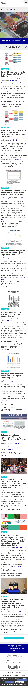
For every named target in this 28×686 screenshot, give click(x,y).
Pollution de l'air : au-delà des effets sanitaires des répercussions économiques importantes (14, 133)
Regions (10, 344)
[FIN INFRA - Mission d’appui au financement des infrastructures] (14, 667)
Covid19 (18, 453)
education (3, 453)
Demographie (4, 407)
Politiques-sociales (5, 409)
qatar (4, 569)
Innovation (11, 104)
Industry (17, 106)
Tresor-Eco (5, 161)
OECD (20, 221)
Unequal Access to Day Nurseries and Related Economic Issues (11, 314)
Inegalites (3, 404)
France (15, 101)
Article (4, 432)
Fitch (19, 452)
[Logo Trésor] (12, 4)
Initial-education (12, 223)
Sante (23, 161)
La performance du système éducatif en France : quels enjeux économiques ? (13, 252)
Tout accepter (22, 680)
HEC (9, 509)
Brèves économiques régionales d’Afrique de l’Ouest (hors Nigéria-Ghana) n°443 (13, 438)
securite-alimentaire (6, 570)
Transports (11, 165)
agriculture (10, 569)
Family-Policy (13, 347)
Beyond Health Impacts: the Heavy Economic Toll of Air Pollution (13, 74)
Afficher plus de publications (14, 638)
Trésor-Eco (5, 69)
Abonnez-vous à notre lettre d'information (14, 646)
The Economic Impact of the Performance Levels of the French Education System (13, 192)
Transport (18, 104)
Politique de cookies (8, 675)
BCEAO (5, 452)
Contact (9, 672)
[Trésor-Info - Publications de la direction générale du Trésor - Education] (26, 46)
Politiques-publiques (17, 409)
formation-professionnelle (7, 573)
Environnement (5, 163)
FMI (15, 452)
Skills (19, 223)
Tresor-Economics (7, 101)
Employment (4, 343)
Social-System (4, 346)
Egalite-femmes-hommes (7, 406)
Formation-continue (6, 572)
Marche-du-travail (14, 285)
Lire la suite (21, 99)
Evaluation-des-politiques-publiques (10, 288)
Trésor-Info (9, 10)
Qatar (4, 509)
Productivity (18, 103)
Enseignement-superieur (14, 575)
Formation (16, 570)
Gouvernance (4, 632)
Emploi (17, 403)
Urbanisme (11, 631)
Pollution (21, 101)
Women (11, 343)
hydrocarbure (4, 455)
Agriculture (4, 106)
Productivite (14, 163)
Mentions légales (16, 672)
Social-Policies (13, 346)
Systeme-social (13, 407)
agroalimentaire (19, 569)
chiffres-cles (16, 40)
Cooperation (6, 629)
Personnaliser (19, 682)
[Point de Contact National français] (14, 661)
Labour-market (5, 225)
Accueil (3, 10)
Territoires (18, 406)
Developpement (15, 629)
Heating (11, 106)
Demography (17, 344)
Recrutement (19, 573)
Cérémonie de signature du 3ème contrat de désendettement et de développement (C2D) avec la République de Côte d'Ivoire (13, 604)
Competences (4, 285)
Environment (9, 103)
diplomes (14, 509)
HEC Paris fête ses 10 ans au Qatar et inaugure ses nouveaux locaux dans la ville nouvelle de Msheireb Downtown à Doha (13, 483)
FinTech (10, 452)
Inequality (18, 343)
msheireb (20, 509)
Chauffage (3, 166)
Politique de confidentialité (14, 674)
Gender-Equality (5, 349)
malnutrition (11, 453)
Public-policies (4, 347)
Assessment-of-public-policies (8, 226)
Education (3, 104)
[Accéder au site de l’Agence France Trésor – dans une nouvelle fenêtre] (14, 656)
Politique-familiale (5, 410)
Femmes (23, 403)
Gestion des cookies (19, 675)
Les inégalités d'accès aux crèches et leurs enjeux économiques (12, 375)
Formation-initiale (12, 283)
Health (3, 103)
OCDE (17, 281)
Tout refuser (10, 682)
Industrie (10, 166)
